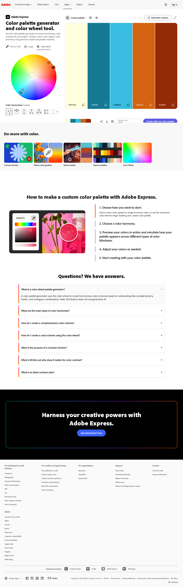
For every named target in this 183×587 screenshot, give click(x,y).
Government (82, 478)
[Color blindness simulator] (96, 17)
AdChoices (174, 582)
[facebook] (27, 578)
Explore (79, 4)
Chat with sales (157, 471)
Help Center (119, 471)
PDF (6, 489)
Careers (7, 525)
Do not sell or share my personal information (153, 578)
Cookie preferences (128, 578)
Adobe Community (122, 478)
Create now (18, 152)
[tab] (13, 46)
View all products (11, 504)
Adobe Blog (9, 559)
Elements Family (10, 497)
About (7, 521)
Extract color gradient (43, 165)
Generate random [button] (159, 17)
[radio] (9, 111)
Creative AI (8, 473)
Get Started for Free (91, 433)
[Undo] (135, 17)
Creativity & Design (22, 4)
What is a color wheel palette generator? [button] (43, 289)
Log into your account (12, 517)
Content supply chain (48, 474)
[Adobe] (6, 4)
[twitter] (37, 578)
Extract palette (70, 165)
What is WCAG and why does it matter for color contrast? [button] (51, 359)
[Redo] (140, 17)
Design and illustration (12, 481)
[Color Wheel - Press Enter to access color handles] (34, 77)
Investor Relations (11, 540)
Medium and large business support (128, 486)
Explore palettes (100, 165)
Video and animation (12, 485)
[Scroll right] (57, 111)
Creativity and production (50, 482)
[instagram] (32, 578)
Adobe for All (9, 555)
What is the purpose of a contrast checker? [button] (44, 347)
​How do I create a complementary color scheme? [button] (47, 323)
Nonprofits (82, 474)
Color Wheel (128, 165)
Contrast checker (11, 165)
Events (7, 528)
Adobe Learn (119, 482)
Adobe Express (43, 4)
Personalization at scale (49, 471)
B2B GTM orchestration (49, 486)
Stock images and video (13, 500)
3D (6, 493)
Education (81, 471)
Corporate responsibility (13, 536)
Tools (66, 4)
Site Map (174, 578)
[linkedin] (42, 578)
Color (56, 4)
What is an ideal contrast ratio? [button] (37, 372)
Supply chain (9, 544)
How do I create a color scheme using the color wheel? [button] (50, 335)
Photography (9, 477)
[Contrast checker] (90, 17)
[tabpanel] (34, 83)
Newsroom (8, 532)
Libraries (91, 4)
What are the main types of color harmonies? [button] (45, 310)
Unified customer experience (51, 478)
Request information (159, 474)
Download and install (122, 474)
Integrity (8, 552)
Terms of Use (115, 578)
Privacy (106, 578)
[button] (166, 4)
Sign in (174, 4)
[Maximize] (175, 17)
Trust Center (9, 548)
